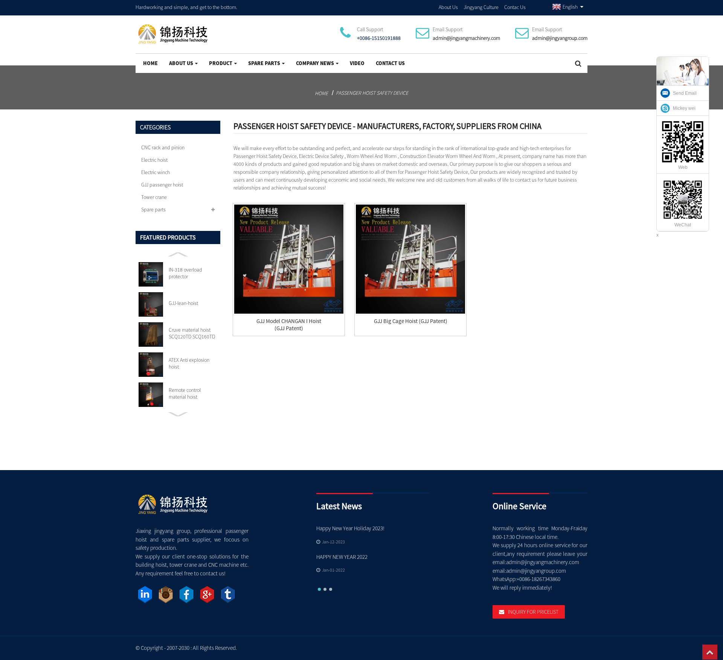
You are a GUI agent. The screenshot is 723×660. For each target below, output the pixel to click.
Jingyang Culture (481, 7)
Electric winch (155, 172)
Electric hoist (154, 159)
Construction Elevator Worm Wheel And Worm (447, 156)
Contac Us (515, 7)
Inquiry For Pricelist (533, 611)
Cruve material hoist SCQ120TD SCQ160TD (192, 333)
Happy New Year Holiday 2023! (350, 528)
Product (220, 63)
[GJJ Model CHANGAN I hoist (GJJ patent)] (288, 259)
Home (150, 63)
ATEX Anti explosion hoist (189, 363)
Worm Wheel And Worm (372, 156)
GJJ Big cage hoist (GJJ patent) (410, 321)
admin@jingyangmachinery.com (466, 38)
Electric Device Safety (321, 156)
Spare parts (264, 63)
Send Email (685, 93)
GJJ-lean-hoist (183, 303)
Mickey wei (684, 108)
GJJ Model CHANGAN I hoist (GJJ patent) (288, 324)
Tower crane (154, 197)
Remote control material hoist (185, 393)
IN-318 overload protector (185, 273)
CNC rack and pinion (163, 147)
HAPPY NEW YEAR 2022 (342, 556)
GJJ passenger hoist (162, 184)
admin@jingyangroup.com (559, 38)
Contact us (390, 63)
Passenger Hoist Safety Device (372, 93)
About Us (448, 7)
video (357, 63)
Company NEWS (315, 63)
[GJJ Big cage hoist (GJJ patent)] (410, 259)
